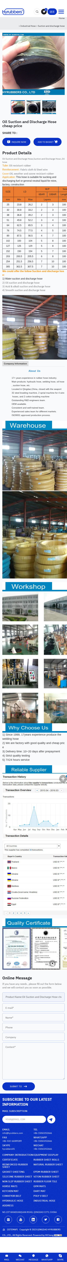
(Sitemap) (12, 1229)
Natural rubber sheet (48, 1164)
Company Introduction (17, 1154)
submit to (16, 1086)
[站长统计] (58, 1235)
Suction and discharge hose (51, 25)
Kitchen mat (10, 1191)
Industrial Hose (28, 25)
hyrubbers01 (8, 1148)
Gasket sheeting (13, 1171)
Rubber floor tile (45, 1181)
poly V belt (41, 1195)
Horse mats (9, 1186)
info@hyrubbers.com (12, 1132)
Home (62, 17)
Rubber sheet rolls (46, 1159)
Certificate (10, 1159)
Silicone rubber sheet (17, 1176)
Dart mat (39, 1191)
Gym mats (40, 1186)
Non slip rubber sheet (17, 1181)
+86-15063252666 (43, 1132)
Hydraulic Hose (12, 1200)
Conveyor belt (11, 1195)
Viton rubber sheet (46, 1176)
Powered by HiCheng (43, 1235)
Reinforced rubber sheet (15, 1165)
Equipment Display (46, 1154)
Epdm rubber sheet (46, 1171)
